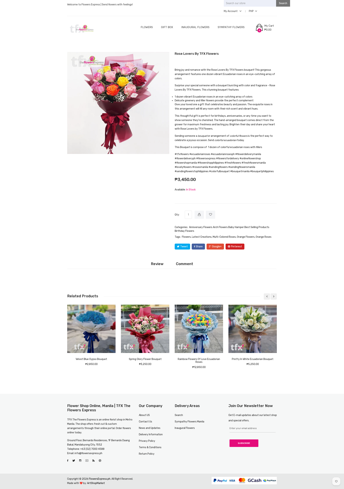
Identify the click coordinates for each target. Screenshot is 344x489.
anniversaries (234, 115)
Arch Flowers (220, 227)
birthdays (220, 115)
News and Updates (149, 428)
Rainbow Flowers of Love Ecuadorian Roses (199, 361)
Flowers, (186, 236)
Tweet (184, 246)
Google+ (217, 246)
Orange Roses (263, 236)
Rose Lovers (218, 69)
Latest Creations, (202, 236)
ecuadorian (230, 140)
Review (157, 264)
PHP (251, 11)
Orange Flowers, (246, 236)
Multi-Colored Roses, (224, 236)
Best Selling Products (256, 227)
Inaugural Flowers (195, 27)
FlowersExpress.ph (99, 478)
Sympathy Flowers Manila (189, 421)
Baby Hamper (236, 227)
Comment (184, 264)
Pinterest (236, 246)
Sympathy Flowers (231, 27)
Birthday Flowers (184, 231)
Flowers (147, 27)
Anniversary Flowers (200, 227)
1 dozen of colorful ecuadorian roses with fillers (235, 147)
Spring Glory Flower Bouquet (145, 359)
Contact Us (145, 421)
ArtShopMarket (96, 483)
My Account (231, 11)
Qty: (177, 214)
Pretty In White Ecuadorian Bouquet (252, 359)
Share (199, 246)
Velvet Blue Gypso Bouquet (91, 359)
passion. (242, 104)
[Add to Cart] (199, 215)
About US (144, 415)
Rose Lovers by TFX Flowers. (196, 128)
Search (179, 415)
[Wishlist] (210, 215)
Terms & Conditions (150, 447)
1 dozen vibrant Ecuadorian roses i (194, 96)
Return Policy (146, 453)
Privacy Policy (147, 440)
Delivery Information (151, 434)
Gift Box (167, 27)
